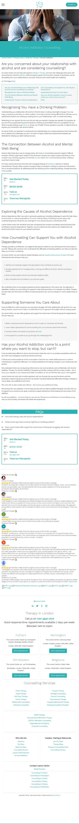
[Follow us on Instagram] (46, 606)
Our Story (21, 744)
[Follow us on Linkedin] (33, 606)
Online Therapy (21, 691)
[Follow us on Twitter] (37, 606)
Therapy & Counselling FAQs (58, 747)
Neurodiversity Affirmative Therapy (39, 718)
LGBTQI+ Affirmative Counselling (39, 720)
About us (21, 741)
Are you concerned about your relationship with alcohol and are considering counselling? (22, 89)
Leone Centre (6, 58)
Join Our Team (58, 741)
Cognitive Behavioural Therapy (55, 255)
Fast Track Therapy (21, 696)
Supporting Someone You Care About (54, 92)
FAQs (43, 100)
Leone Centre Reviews (21, 753)
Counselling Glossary (58, 750)
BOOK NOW (16, 186)
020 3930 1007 (15, 194)
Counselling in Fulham (40, 773)
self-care (38, 331)
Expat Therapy (21, 694)
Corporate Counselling (40, 726)
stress (25, 125)
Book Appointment (21, 651)
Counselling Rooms (21, 750)
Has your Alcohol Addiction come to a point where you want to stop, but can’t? (56, 96)
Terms (53, 795)
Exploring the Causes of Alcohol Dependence (21, 100)
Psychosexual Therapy (58, 699)
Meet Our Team (20, 747)
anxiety (37, 158)
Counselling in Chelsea (39, 784)
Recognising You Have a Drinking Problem (20, 92)
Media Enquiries (39, 769)
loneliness (51, 164)
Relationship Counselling (21, 702)
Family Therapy (21, 699)
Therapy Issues (18, 58)
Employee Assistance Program (58, 705)
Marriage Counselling (58, 694)
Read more (73, 582)
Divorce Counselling (58, 696)
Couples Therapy (58, 691)
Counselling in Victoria (39, 778)
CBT (68, 255)
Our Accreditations (20, 755)
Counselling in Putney (39, 781)
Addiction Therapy (32, 58)
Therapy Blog (58, 744)
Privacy (58, 795)
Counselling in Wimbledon (39, 787)
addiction (22, 75)
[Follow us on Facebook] (42, 606)
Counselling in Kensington (39, 776)
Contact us (71, 5)
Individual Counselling (21, 705)
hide (13, 81)
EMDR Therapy (39, 715)
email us (12, 182)
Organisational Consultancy (39, 723)
